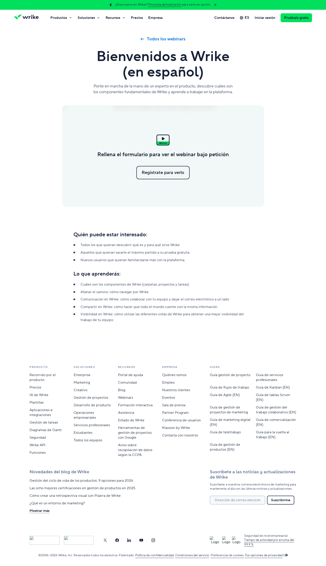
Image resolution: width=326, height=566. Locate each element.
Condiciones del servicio (192, 555)
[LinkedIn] (129, 540)
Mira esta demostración (164, 5)
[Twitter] (105, 540)
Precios (137, 18)
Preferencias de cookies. (227, 555)
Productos (58, 18)
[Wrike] (27, 17)
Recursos (113, 18)
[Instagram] (153, 540)
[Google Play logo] (79, 540)
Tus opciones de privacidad (264, 555)
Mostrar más (39, 511)
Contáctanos (224, 18)
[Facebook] (117, 540)
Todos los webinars (166, 39)
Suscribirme (280, 500)
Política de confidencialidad (154, 555)
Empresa (155, 18)
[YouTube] (141, 540)
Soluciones (86, 18)
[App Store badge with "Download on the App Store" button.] (44, 540)
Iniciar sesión (265, 18)
